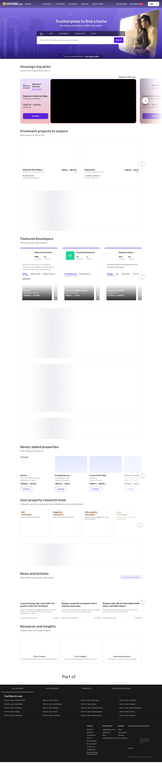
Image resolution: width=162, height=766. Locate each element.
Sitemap (121, 735)
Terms (89, 738)
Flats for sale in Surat (50, 711)
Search (119, 40)
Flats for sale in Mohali (50, 700)
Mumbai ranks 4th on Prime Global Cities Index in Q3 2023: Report (121, 604)
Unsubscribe (91, 749)
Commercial (64, 33)
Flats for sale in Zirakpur (127, 700)
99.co (104, 735)
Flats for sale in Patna (127, 711)
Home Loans (122, 732)
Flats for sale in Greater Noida (14, 700)
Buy (41, 33)
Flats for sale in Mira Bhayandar (130, 708)
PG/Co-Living (80, 33)
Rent (51, 33)
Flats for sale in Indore (12, 711)
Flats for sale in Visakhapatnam (92, 708)
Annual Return (92, 741)
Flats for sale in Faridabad (13, 715)
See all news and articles (131, 577)
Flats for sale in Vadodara (51, 715)
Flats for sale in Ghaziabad (13, 704)
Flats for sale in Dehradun (90, 700)
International (122, 738)
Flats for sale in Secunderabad (91, 711)
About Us (90, 732)
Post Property (136, 4)
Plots (93, 33)
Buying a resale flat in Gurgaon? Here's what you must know (79, 604)
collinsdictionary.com (109, 738)
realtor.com (106, 732)
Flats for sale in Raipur (89, 704)
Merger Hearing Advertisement (92, 753)
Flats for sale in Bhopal (127, 704)
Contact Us (91, 746)
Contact (35, 116)
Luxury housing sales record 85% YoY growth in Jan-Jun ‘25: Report (37, 604)
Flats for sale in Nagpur (51, 708)
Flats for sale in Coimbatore (52, 704)
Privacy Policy (92, 744)
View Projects (37, 89)
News (120, 729)
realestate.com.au (108, 729)
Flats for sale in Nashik (127, 715)
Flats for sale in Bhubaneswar (91, 715)
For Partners (91, 735)
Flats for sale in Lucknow (13, 708)
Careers (89, 729)
